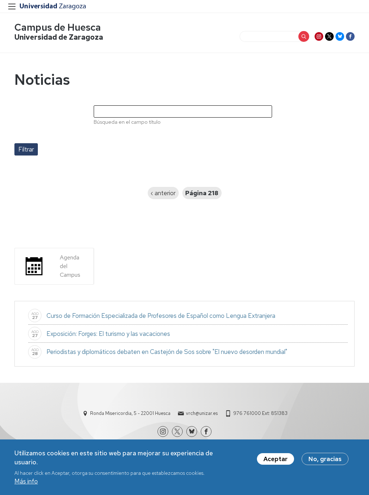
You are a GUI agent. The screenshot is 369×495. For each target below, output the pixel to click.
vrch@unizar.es (202, 413)
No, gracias (325, 459)
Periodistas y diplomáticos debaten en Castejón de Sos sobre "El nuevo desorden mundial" (166, 352)
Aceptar (275, 459)
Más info (26, 481)
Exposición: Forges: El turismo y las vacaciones (108, 334)
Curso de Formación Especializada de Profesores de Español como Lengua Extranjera (161, 316)
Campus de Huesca (57, 27)
